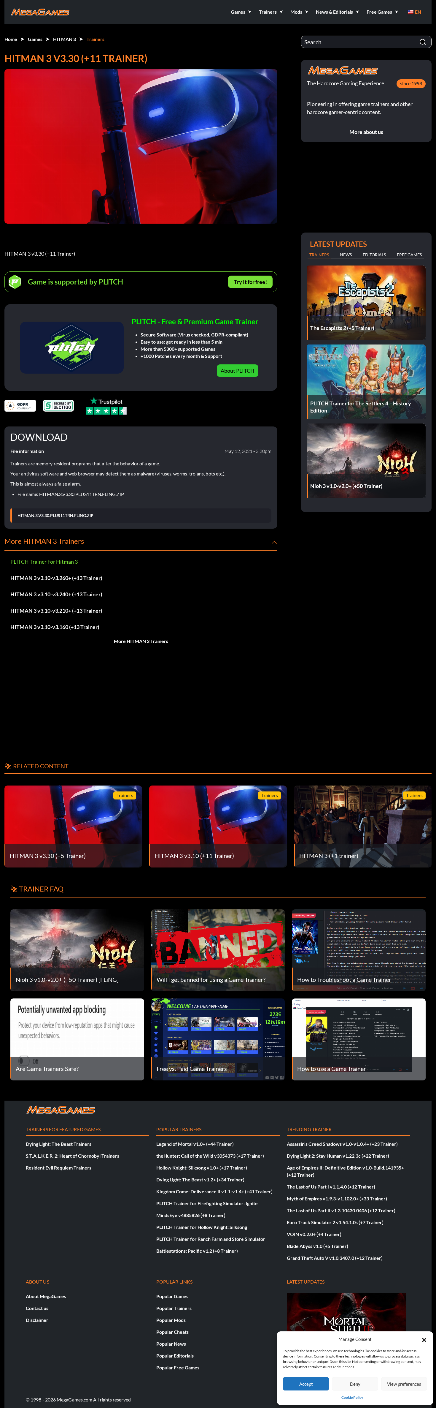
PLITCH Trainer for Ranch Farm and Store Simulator (210, 1239)
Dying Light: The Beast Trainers (58, 1144)
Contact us (37, 1308)
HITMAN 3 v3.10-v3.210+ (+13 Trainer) (56, 610)
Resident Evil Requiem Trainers (58, 1167)
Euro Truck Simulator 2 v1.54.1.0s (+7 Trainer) (335, 1222)
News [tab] (346, 254)
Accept (306, 1384)
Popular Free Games (177, 1367)
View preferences (404, 1384)
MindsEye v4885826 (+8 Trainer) (190, 1215)
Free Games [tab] (409, 254)
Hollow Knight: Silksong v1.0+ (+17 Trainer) (201, 1167)
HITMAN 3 (64, 39)
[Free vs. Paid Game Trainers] (218, 1039)
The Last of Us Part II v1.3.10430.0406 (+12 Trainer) (341, 1210)
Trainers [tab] (319, 254)
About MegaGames (46, 1296)
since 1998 (411, 83)
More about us (366, 132)
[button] (424, 1339)
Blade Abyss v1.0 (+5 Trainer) (317, 1246)
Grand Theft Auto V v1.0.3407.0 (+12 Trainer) (335, 1258)
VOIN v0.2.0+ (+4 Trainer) (314, 1234)
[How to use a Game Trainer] (359, 1039)
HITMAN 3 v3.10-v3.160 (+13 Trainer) (54, 627)
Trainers (95, 39)
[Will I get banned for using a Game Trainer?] (218, 949)
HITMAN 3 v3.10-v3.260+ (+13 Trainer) (56, 578)
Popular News (171, 1344)
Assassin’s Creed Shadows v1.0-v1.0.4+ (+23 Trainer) (342, 1144)
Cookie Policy (352, 1397)
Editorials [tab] (374, 254)
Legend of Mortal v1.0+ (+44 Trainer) (195, 1144)
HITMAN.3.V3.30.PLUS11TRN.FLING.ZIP (55, 515)
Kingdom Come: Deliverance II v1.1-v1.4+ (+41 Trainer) (214, 1191)
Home (10, 39)
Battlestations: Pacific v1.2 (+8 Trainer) (197, 1251)
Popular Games (172, 1296)
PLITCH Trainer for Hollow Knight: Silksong (201, 1227)
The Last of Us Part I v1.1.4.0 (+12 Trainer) (331, 1186)
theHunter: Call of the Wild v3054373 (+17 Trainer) (210, 1156)
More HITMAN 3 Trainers (141, 641)
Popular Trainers (174, 1308)
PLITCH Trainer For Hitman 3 (44, 561)
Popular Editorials (175, 1355)
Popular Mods (171, 1320)
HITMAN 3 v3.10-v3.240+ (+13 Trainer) (56, 594)
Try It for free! (250, 282)
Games (35, 39)
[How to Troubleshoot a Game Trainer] (359, 949)
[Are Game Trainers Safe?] (77, 1039)
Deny (355, 1384)
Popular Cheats (172, 1332)
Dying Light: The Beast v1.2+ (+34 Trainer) (200, 1179)
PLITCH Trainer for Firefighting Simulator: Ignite (207, 1203)
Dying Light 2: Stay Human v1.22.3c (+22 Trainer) (338, 1156)
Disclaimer (37, 1320)
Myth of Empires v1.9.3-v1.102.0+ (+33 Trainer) (337, 1198)
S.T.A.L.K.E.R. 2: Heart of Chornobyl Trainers (72, 1156)
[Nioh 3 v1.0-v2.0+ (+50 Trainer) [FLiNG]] (77, 949)
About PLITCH (237, 370)
